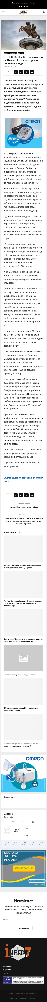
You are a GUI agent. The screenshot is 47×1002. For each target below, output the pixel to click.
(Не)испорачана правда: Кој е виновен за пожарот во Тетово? (21, 709)
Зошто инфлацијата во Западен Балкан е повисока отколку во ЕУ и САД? (21, 744)
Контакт (32, 3)
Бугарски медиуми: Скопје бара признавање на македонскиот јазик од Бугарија (22, 566)
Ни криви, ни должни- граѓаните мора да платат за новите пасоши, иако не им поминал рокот (23, 521)
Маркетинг (24, 3)
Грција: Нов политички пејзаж (23, 506)
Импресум (15, 3)
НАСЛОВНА (13, 53)
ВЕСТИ (6, 53)
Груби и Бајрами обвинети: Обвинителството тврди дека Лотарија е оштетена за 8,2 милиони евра (23, 603)
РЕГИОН (20, 53)
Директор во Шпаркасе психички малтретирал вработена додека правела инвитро (23, 640)
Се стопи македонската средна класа (19, 674)
